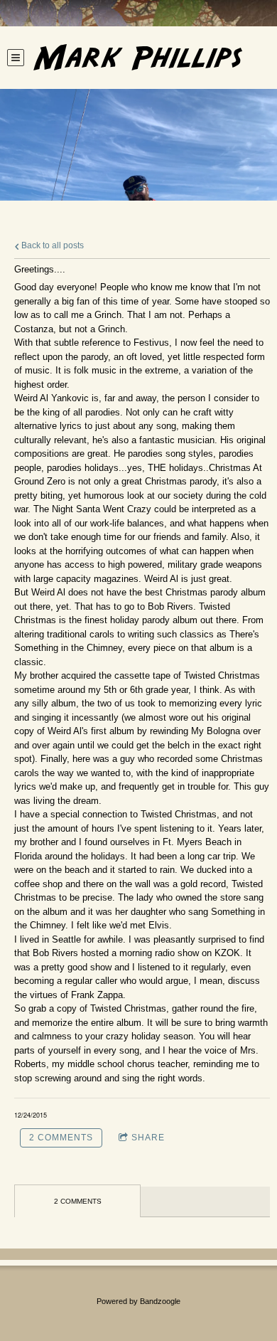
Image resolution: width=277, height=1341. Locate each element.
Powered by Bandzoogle (138, 1301)
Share (148, 1138)
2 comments (61, 1138)
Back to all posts (51, 245)
